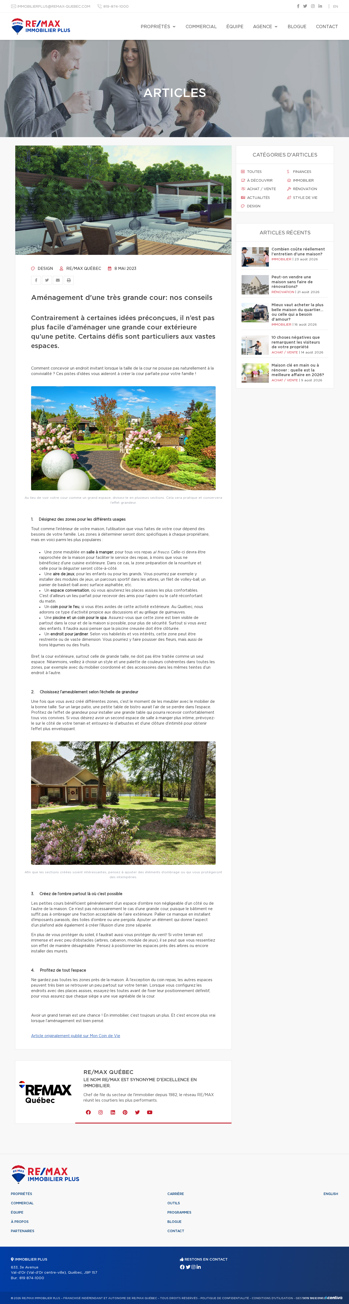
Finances (301, 172)
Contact (327, 27)
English (331, 1194)
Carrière (175, 1194)
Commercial (201, 27)
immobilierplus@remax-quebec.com (53, 6)
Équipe (234, 27)
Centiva (333, 1297)
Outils (173, 1203)
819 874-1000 (31, 1278)
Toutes (254, 172)
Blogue (297, 27)
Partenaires (22, 1231)
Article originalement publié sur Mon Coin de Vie (75, 1036)
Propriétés (155, 27)
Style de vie (304, 198)
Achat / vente (261, 189)
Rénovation (304, 189)
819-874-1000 (116, 6)
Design (45, 269)
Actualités (258, 198)
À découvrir (259, 180)
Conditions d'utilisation (272, 1298)
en (335, 6)
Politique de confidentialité (224, 1298)
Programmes (179, 1212)
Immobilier (303, 180)
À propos (20, 1221)
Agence (262, 27)
